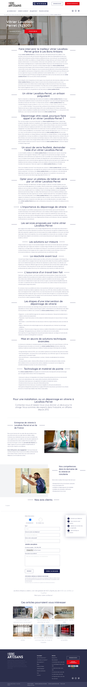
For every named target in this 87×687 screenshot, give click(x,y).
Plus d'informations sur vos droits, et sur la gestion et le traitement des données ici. (40, 582)
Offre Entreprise (40, 668)
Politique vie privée (30, 685)
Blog (38, 664)
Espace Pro (54, 657)
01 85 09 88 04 (33, 31)
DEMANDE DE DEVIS (57, 3)
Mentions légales (30, 683)
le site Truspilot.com (59, 72)
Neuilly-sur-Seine (49, 104)
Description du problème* (31, 553)
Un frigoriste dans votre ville (58, 676)
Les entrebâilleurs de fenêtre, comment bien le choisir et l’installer (43, 640)
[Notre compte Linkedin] (73, 11)
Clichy (54, 104)
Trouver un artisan (44, 11)
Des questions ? (34, 11)
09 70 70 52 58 (41, 3)
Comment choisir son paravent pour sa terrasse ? (23, 621)
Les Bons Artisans (13, 683)
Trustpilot (7, 505)
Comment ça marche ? (23, 11)
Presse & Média (40, 666)
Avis (38, 673)
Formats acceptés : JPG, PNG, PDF (33, 547)
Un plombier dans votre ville (58, 662)
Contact (39, 675)
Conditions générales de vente (53, 683)
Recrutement (55, 660)
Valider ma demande (52, 571)
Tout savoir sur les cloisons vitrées (22, 639)
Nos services (55, 678)
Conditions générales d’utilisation (41, 683)
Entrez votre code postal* (31, 538)
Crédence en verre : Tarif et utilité (64, 621)
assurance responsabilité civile (40, 87)
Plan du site (62, 683)
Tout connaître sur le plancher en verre (43, 621)
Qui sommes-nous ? (11, 11)
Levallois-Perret (41, 104)
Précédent (29, 571)
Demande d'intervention (72, 3)
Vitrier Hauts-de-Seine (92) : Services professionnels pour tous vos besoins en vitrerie (28, 14)
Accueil (5, 14)
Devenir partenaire (41, 670)
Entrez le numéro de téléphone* (32, 532)
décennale (51, 87)
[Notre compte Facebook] (76, 11)
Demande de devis (14, 31)
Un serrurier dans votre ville (58, 672)
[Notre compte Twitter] (79, 11)
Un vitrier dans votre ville (57, 674)
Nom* (26, 526)
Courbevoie (59, 104)
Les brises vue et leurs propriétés (64, 639)
